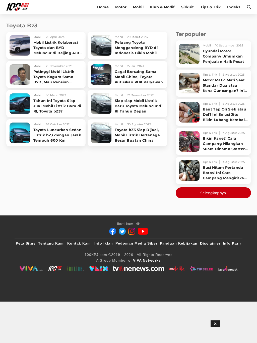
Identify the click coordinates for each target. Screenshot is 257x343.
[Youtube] (143, 231)
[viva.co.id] (31, 268)
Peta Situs (26, 243)
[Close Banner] (215, 323)
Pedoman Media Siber (136, 243)
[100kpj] (55, 268)
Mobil (138, 7)
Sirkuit (187, 7)
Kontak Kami (79, 243)
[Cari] (247, 7)
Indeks (233, 7)
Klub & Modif (162, 7)
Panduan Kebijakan (179, 243)
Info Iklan (103, 243)
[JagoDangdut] (227, 268)
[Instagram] (131, 231)
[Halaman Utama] (19, 7)
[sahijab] (75, 268)
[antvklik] (176, 268)
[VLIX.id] (98, 268)
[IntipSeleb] (201, 268)
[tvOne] (138, 268)
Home (103, 7)
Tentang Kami (51, 243)
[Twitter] (122, 231)
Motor (120, 7)
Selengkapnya (213, 193)
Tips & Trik (211, 7)
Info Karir (232, 243)
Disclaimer (210, 243)
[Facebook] (112, 231)
